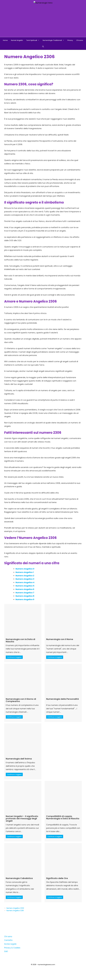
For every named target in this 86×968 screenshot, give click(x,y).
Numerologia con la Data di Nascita (20, 640)
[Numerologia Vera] (43, 2)
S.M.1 (6, 951)
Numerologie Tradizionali (52, 40)
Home (5, 40)
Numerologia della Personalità (62, 699)
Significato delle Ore (57, 878)
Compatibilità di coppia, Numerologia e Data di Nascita (62, 817)
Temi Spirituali (31, 40)
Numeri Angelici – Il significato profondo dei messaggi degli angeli (22, 818)
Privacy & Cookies (12, 947)
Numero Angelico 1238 (15, 910)
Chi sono (79, 40)
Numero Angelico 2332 (15, 908)
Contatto (8, 940)
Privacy (70, 40)
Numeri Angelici (17, 40)
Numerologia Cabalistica (19, 878)
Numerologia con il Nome (59, 639)
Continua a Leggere (14, 657)
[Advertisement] (43, 21)
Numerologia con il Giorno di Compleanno (21, 700)
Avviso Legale (10, 944)
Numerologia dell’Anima (19, 758)
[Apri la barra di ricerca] (43, 46)
